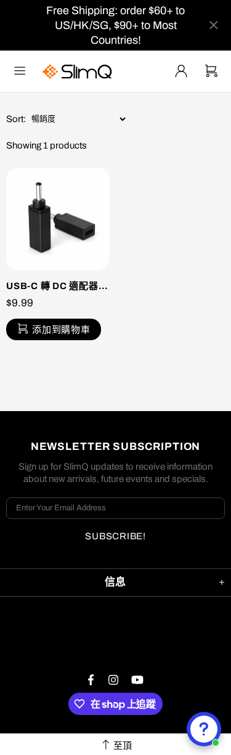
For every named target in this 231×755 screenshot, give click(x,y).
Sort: (16, 119)
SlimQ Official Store (78, 71)
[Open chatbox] (204, 729)
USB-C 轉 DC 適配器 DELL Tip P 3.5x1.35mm (58, 286)
